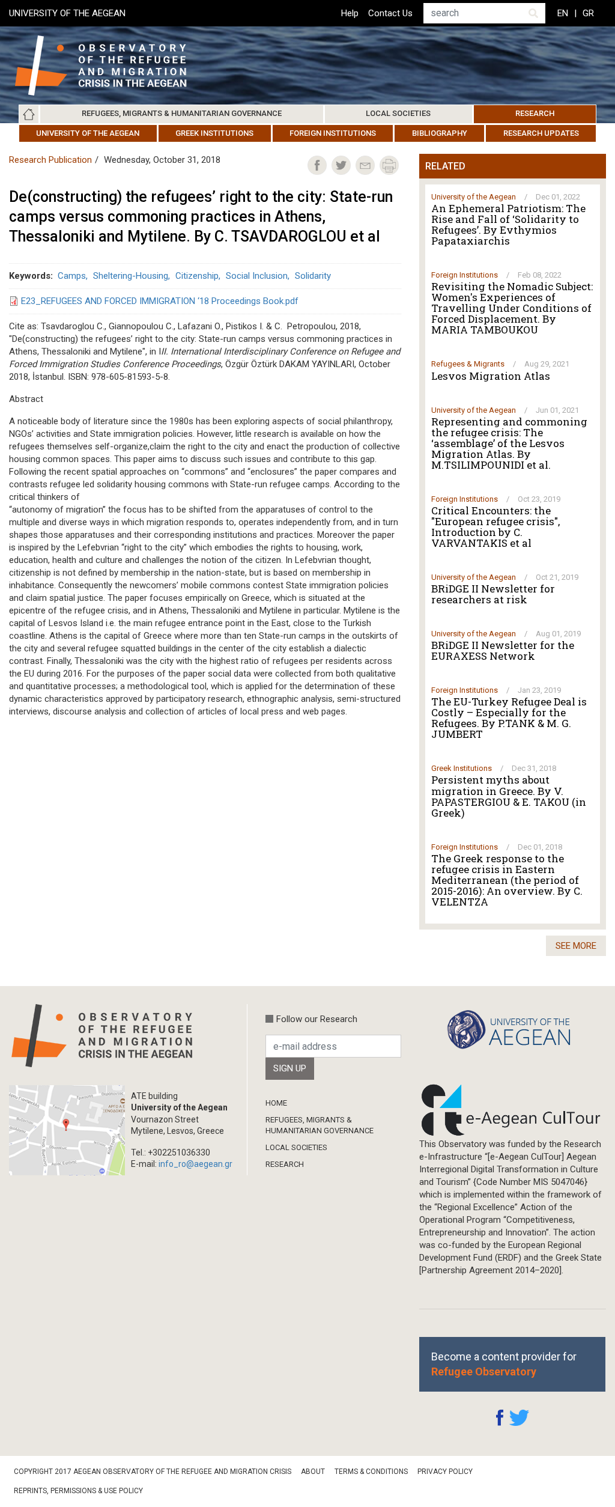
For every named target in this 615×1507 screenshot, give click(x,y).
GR (588, 13)
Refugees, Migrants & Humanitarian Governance (182, 113)
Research (534, 113)
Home (28, 114)
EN (562, 13)
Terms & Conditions (371, 1471)
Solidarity (313, 275)
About (313, 1471)
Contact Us (390, 13)
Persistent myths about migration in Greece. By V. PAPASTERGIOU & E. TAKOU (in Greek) (508, 796)
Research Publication (50, 159)
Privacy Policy (445, 1471)
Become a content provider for (504, 1364)
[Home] (110, 65)
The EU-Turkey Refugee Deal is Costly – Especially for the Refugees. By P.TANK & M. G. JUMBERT (509, 718)
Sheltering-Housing (130, 275)
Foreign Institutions (332, 133)
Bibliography (439, 133)
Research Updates (541, 133)
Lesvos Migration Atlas (490, 376)
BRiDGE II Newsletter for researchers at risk (493, 594)
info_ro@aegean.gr (195, 1164)
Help (350, 13)
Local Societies (398, 113)
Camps (72, 275)
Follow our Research (316, 1019)
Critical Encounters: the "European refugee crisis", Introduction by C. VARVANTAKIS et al (495, 527)
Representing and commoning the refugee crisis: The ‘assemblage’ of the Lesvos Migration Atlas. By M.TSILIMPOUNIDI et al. (509, 443)
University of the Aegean (87, 133)
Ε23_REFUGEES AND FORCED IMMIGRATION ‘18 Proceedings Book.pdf (159, 301)
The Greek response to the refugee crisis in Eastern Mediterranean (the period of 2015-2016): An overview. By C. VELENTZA (507, 880)
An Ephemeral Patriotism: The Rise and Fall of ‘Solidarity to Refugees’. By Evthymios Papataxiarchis (508, 224)
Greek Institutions (214, 133)
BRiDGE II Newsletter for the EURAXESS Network (502, 651)
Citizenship (197, 275)
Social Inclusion (257, 275)
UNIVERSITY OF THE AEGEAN (67, 13)
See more (576, 945)
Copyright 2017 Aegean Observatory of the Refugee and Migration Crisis (152, 1471)
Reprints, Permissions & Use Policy (78, 1491)
